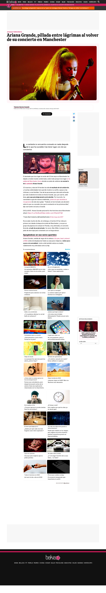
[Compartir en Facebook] (73, 117)
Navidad (80, 563)
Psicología (60, 563)
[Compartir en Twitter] (73, 113)
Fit (26, 563)
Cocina (41, 563)
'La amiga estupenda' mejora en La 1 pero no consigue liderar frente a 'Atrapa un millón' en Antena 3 (50, 8)
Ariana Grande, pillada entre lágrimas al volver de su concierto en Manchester (49, 5)
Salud (53, 563)
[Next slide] (95, 331)
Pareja (30, 563)
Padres (36, 563)
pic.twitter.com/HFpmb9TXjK (53, 213)
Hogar (47, 563)
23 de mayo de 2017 (56, 217)
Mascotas (67, 563)
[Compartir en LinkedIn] (73, 120)
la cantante (29, 184)
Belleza (22, 563)
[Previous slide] (81, 331)
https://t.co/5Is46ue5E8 (36, 213)
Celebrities (19, 5)
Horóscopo (88, 563)
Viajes (74, 563)
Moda (16, 563)
